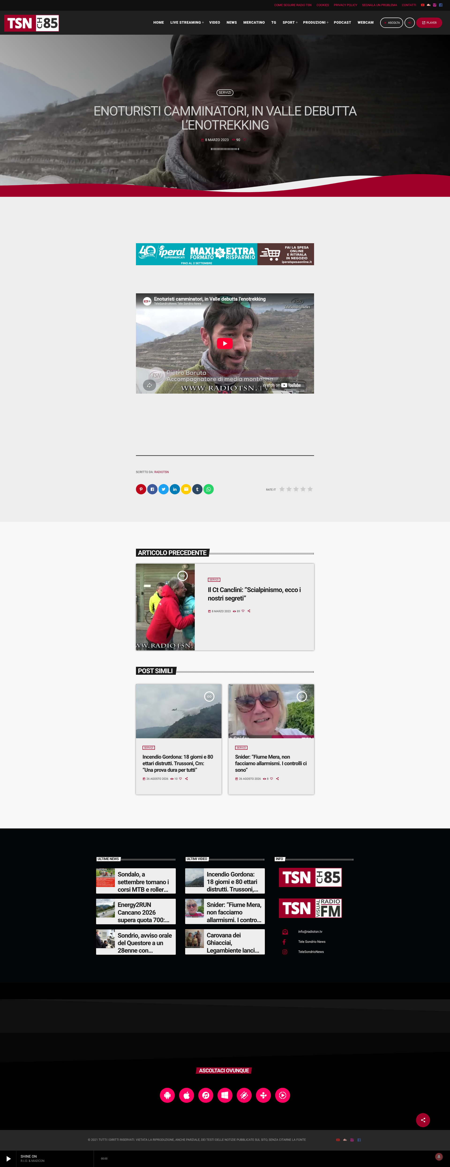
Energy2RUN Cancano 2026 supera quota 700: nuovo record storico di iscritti (144, 920)
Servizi (225, 92)
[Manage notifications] (439, 1156)
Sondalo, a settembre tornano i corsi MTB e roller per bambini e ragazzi (143, 890)
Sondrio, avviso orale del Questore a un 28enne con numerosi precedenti (145, 947)
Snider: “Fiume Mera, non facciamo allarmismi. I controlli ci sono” (271, 763)
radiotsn (161, 472)
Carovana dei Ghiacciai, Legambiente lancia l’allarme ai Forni (232, 947)
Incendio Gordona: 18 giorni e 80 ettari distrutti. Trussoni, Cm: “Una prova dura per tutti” (177, 763)
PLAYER (429, 23)
